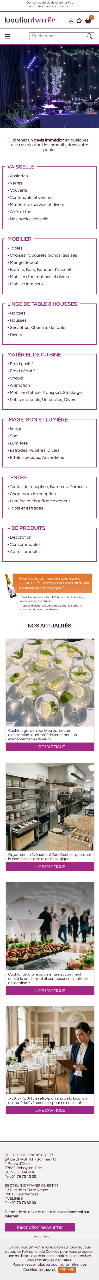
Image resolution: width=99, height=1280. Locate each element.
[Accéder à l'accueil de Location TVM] (30, 21)
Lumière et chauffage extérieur (40, 501)
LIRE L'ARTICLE (50, 747)
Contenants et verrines (32, 197)
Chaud (16, 378)
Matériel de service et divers (37, 204)
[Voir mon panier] (88, 21)
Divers (16, 334)
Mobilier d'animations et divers (39, 277)
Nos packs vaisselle (29, 219)
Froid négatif (22, 371)
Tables (16, 248)
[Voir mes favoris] (79, 21)
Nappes (17, 313)
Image (16, 429)
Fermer (67, 1270)
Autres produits (25, 551)
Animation (20, 385)
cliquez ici (47, 1270)
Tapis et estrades (26, 508)
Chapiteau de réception (33, 494)
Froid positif (21, 364)
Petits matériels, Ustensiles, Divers (43, 399)
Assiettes (19, 176)
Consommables (25, 544)
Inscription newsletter (40, 1227)
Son (13, 436)
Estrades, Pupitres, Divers (35, 450)
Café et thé (20, 212)
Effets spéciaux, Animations (37, 457)
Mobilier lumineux (27, 284)
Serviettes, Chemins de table (37, 327)
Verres (16, 183)
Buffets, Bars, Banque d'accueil (40, 269)
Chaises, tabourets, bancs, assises (43, 255)
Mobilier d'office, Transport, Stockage (46, 392)
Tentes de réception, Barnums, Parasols (48, 486)
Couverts (18, 190)
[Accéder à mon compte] (71, 21)
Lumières (19, 443)
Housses (18, 320)
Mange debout (24, 262)
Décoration (20, 537)
